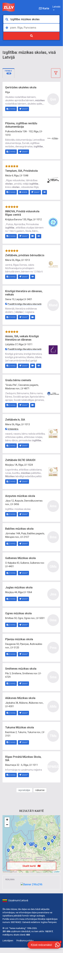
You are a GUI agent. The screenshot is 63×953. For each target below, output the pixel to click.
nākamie (40, 790)
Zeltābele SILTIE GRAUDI (20, 460)
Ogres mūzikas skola (18, 613)
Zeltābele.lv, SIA (15, 419)
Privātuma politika (25, 940)
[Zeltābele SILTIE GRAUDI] (53, 471)
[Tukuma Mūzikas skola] (24, 844)
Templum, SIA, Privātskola (21, 170)
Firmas (8, 72)
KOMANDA (13, 429)
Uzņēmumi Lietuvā (18, 900)
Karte (45, 8)
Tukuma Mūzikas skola (19, 727)
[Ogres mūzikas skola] (35, 846)
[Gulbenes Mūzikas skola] (52, 841)
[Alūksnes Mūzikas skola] (54, 838)
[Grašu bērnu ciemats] (53, 393)
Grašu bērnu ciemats (18, 380)
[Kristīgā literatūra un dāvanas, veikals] (8, 850)
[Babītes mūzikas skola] (30, 844)
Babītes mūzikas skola (19, 528)
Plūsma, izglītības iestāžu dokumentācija (21, 125)
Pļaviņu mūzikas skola (19, 639)
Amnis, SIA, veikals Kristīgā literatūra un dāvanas (22, 338)
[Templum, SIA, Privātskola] (53, 180)
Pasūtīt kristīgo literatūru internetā (24, 304)
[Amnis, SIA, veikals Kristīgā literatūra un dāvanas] (53, 349)
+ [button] (7, 820)
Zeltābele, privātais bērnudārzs (24, 255)
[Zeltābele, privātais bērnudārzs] (53, 264)
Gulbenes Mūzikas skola (20, 558)
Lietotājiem (8, 940)
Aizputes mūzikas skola (20, 496)
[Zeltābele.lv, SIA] (53, 433)
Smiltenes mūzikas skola (20, 668)
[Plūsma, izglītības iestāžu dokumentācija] (53, 138)
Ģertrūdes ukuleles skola (20, 87)
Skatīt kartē (29, 865)
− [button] (7, 825)
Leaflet (56, 871)
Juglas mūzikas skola (19, 587)
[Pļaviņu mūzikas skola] (44, 849)
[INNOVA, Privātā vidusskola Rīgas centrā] (53, 222)
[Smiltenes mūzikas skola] (45, 838)
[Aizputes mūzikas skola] (12, 847)
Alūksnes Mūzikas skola (20, 698)
